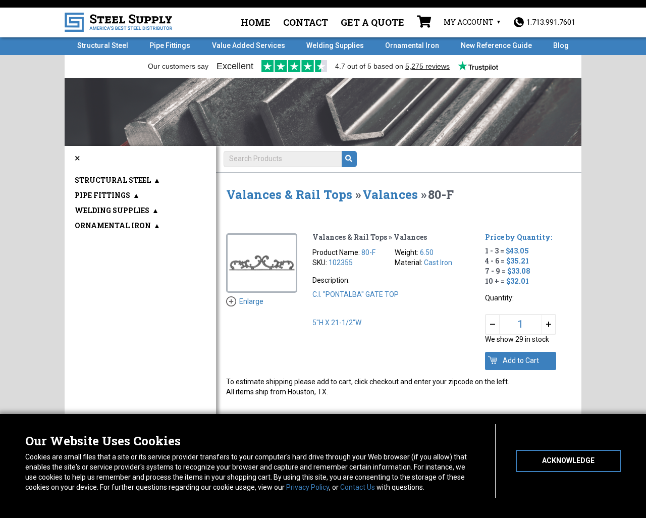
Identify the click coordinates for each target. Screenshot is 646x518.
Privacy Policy (307, 487)
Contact (305, 22)
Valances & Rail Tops (289, 194)
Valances (390, 194)
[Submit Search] (349, 159)
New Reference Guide (496, 45)
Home (256, 22)
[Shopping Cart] (424, 23)
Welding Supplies (335, 45)
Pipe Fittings (169, 45)
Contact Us (357, 487)
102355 (341, 262)
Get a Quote (372, 22)
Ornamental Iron (412, 45)
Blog (561, 45)
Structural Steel (102, 45)
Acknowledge (568, 460)
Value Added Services (248, 45)
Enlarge (251, 301)
